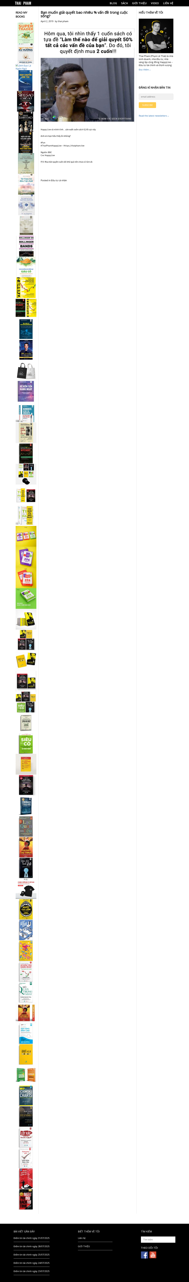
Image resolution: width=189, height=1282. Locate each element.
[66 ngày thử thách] (26, 1054)
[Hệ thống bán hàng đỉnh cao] (26, 1033)
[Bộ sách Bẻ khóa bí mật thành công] (26, 702)
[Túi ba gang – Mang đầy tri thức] (26, 370)
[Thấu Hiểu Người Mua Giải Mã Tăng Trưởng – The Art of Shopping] (26, 930)
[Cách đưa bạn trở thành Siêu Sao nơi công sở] (26, 101)
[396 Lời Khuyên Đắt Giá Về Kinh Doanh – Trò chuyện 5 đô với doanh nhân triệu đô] (26, 577)
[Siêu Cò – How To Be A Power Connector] (26, 743)
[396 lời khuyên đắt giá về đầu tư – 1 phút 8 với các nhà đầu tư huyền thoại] (26, 557)
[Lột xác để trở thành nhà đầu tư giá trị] (26, 1137)
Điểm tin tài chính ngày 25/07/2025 (32, 1254)
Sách (124, 3)
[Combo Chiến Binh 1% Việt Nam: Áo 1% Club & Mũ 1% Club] (26, 888)
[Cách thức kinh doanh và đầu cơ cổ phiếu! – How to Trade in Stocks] (26, 432)
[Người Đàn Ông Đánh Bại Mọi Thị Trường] (26, 1178)
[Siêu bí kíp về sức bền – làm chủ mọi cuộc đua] (26, 142)
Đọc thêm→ (145, 69)
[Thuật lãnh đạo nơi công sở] (26, 122)
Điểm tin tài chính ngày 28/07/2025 (32, 1246)
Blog (113, 3)
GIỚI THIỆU (139, 3)
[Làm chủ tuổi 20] (26, 867)
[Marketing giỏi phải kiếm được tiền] (26, 1157)
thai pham (63, 21)
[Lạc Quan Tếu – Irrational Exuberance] (26, 826)
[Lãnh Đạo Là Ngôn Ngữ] (26, 67)
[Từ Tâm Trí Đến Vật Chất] (26, 184)
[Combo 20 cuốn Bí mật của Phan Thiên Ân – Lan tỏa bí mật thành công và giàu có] (26, 619)
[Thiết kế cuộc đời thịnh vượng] (26, 785)
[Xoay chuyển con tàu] (26, 80)
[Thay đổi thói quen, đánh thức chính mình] (26, 204)
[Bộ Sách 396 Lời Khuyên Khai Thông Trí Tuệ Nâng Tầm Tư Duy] (26, 536)
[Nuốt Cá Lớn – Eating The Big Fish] (26, 909)
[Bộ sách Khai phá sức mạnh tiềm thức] (26, 681)
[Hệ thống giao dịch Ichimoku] (26, 1095)
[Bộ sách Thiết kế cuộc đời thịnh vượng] (26, 640)
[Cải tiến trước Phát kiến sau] (26, 412)
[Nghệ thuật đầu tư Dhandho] (26, 1116)
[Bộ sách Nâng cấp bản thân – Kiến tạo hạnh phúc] (26, 495)
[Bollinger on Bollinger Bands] (26, 246)
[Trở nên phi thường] (26, 163)
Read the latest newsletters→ (154, 115)
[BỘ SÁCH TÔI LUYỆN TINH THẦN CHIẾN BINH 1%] (26, 474)
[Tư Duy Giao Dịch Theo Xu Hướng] (26, 53)
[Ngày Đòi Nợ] (26, 1199)
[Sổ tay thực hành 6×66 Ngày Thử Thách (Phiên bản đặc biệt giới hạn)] (26, 847)
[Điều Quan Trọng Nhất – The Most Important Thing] (26, 992)
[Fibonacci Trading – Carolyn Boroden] (26, 805)
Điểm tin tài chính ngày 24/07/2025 (32, 1262)
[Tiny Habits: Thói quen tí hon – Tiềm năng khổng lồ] (26, 515)
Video (155, 3)
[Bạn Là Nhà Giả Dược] (26, 225)
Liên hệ (168, 3)
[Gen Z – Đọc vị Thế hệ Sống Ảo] (26, 950)
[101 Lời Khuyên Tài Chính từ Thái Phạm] (26, 349)
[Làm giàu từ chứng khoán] (26, 1075)
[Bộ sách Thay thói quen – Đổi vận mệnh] (26, 660)
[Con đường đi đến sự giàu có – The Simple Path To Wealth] (26, 267)
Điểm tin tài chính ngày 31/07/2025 (32, 1238)
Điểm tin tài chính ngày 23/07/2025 (32, 1271)
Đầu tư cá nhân (59, 180)
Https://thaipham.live (74, 145)
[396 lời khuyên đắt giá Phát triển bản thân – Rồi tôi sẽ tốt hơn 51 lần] (26, 598)
